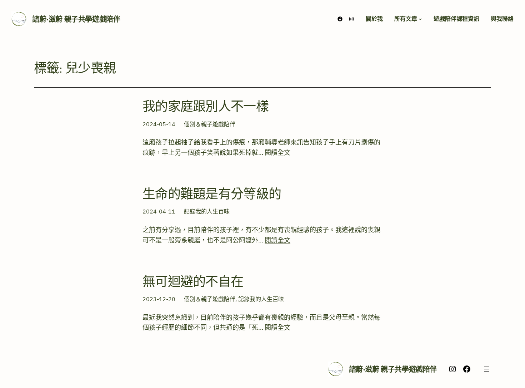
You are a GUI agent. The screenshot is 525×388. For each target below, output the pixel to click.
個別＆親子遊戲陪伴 (209, 124)
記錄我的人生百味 (207, 211)
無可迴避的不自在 (192, 281)
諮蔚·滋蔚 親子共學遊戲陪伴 (76, 19)
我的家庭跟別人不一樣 (205, 106)
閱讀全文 (277, 152)
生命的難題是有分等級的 (211, 194)
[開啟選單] (486, 369)
